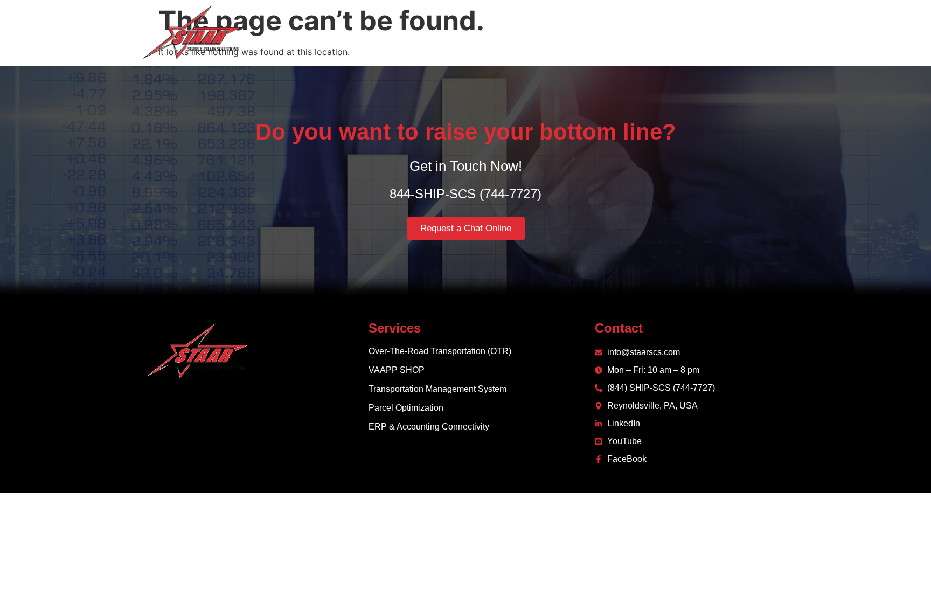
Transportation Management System (437, 388)
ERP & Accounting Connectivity (429, 426)
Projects (674, 32)
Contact (728, 32)
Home (506, 32)
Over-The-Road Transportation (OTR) (440, 351)
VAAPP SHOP (397, 370)
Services (601, 32)
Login (776, 32)
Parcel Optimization (406, 407)
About (551, 32)
